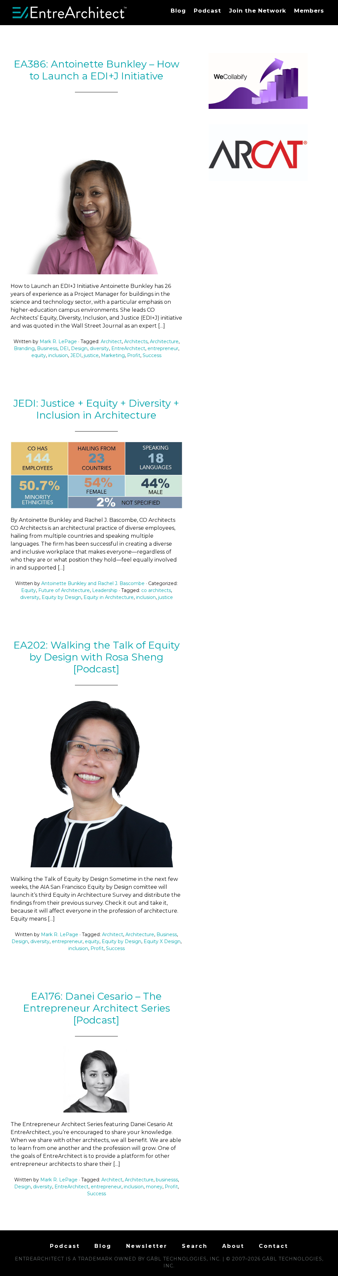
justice (91, 355)
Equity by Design (61, 597)
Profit (133, 355)
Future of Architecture (64, 590)
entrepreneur (163, 348)
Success (152, 355)
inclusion (58, 355)
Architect (111, 341)
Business (47, 348)
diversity (99, 348)
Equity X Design (162, 941)
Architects (136, 341)
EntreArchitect (128, 348)
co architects (156, 590)
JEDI (76, 355)
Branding (24, 348)
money (154, 1187)
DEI (64, 348)
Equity (28, 590)
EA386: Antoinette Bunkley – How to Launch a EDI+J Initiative (96, 70)
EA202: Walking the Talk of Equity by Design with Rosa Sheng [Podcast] (97, 657)
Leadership (105, 590)
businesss (167, 1180)
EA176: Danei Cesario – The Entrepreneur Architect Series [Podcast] (96, 1008)
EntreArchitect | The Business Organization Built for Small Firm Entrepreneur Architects (70, 12)
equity (38, 355)
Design (79, 348)
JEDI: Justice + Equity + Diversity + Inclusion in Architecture (96, 409)
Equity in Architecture (109, 597)
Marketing (113, 355)
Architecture (164, 341)
